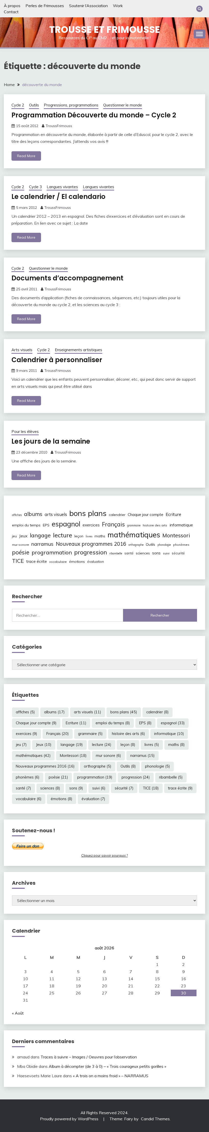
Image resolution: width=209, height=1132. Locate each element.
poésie (20, 552)
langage (40, 535)
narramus (42, 544)
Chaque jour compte (145, 514)
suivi (166, 553)
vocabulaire (58, 562)
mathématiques (134, 534)
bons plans (88, 513)
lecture (62, 535)
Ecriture (173, 514)
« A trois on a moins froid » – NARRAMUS (110, 1075)
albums (33, 514)
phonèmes (181, 545)
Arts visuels (21, 349)
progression (90, 552)
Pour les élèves (25, 431)
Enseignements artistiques (78, 349)
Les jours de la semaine (50, 441)
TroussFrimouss (59, 126)
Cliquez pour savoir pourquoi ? (104, 855)
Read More (26, 156)
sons (156, 553)
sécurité (178, 553)
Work (118, 5)
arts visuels (56, 514)
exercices (91, 525)
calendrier (117, 514)
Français (113, 524)
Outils (34, 105)
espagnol (66, 524)
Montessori (176, 535)
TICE (18, 560)
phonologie (164, 545)
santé (129, 553)
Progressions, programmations (71, 105)
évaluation (95, 562)
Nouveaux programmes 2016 (91, 544)
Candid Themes (155, 1118)
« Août (18, 1013)
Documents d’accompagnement (67, 278)
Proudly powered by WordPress (69, 1118)
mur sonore (20, 545)
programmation (52, 552)
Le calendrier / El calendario (58, 196)
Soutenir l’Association (88, 5)
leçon (78, 536)
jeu (14, 536)
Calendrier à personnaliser (56, 359)
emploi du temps (26, 525)
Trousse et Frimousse (104, 29)
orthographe (135, 545)
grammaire (133, 525)
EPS (46, 525)
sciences (143, 553)
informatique (181, 524)
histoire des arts (155, 525)
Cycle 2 (17, 105)
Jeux (23, 535)
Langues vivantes (62, 186)
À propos (12, 5)
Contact (11, 11)
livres (89, 536)
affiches (17, 515)
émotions (77, 561)
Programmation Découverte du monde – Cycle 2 (93, 115)
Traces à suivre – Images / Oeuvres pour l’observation (89, 1056)
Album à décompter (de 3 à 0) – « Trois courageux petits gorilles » (107, 1066)
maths (100, 536)
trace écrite (36, 561)
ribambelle (115, 553)
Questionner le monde (122, 105)
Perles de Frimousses (44, 5)
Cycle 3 (35, 186)
